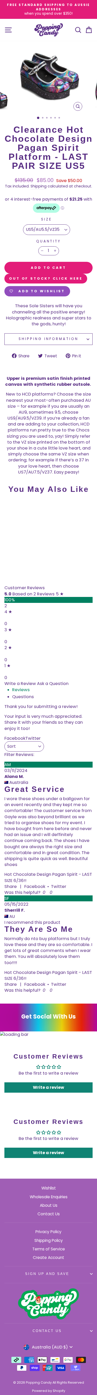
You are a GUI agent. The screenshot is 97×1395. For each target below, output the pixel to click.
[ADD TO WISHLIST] (11, 507)
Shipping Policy (48, 1240)
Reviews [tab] (21, 690)
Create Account (48, 1257)
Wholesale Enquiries (49, 1197)
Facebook (34, 886)
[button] (43, 892)
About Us (48, 1205)
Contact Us (49, 1214)
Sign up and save (47, 1274)
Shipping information (48, 338)
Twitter (58, 886)
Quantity (48, 241)
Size (46, 219)
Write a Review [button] (20, 684)
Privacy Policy (48, 1231)
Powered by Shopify (48, 1391)
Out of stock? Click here (46, 278)
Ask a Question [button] (53, 684)
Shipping (39, 186)
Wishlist (48, 1188)
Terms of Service (48, 1249)
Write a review (48, 1087)
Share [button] (10, 886)
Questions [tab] (23, 697)
